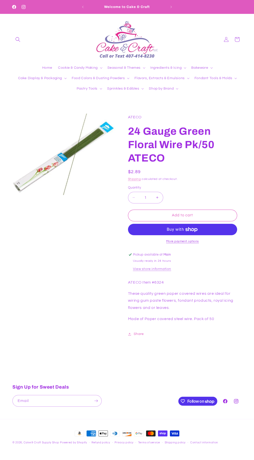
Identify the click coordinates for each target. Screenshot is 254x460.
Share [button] (139, 334)
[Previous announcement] (82, 7)
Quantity (134, 187)
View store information (152, 269)
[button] (17, 39)
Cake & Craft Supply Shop (41, 442)
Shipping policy (175, 442)
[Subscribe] (96, 401)
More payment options (182, 241)
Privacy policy (124, 442)
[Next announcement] (171, 7)
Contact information (204, 442)
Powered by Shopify (73, 442)
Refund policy (101, 442)
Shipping (134, 179)
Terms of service (149, 442)
